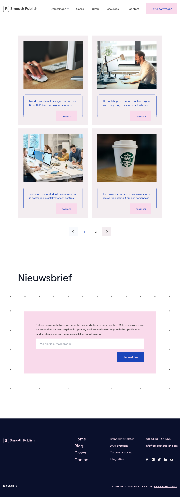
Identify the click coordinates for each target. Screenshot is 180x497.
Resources (112, 9)
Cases (80, 9)
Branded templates (122, 439)
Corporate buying (121, 452)
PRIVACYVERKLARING (165, 486)
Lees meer (66, 116)
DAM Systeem (119, 445)
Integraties (117, 459)
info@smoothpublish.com (162, 445)
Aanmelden (130, 357)
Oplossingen (58, 9)
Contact (134, 9)
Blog (79, 445)
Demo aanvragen (161, 9)
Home (80, 439)
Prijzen (95, 9)
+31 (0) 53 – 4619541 (159, 439)
